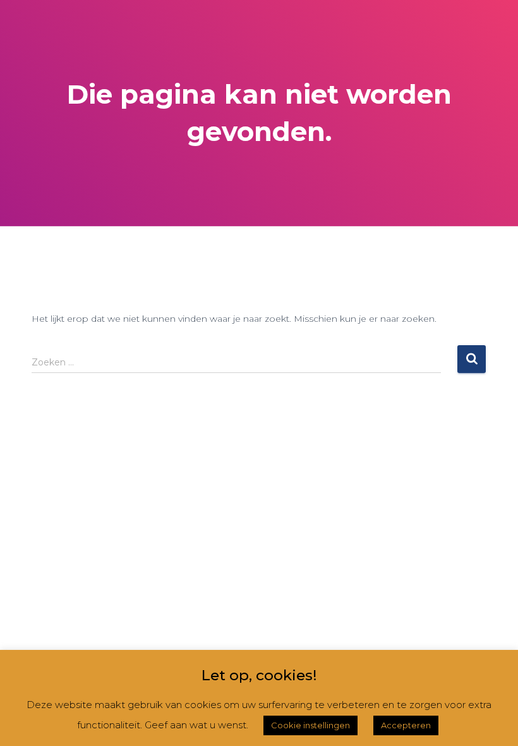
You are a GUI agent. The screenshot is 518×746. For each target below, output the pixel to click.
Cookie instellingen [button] (310, 725)
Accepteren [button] (406, 725)
